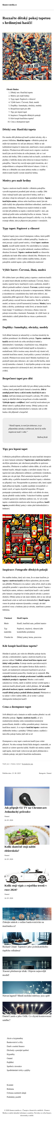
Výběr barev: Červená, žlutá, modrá (25, 102)
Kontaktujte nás (27, 764)
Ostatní (49, 773)
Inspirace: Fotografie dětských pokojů (25, 115)
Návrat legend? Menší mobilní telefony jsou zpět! (26, 995)
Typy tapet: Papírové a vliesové (23, 99)
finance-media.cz (10, 5)
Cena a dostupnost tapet (20, 122)
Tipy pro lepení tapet (19, 112)
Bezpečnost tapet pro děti (21, 109)
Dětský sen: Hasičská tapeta (22, 92)
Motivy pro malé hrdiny (20, 96)
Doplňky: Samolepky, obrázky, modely (26, 105)
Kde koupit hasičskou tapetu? (22, 118)
